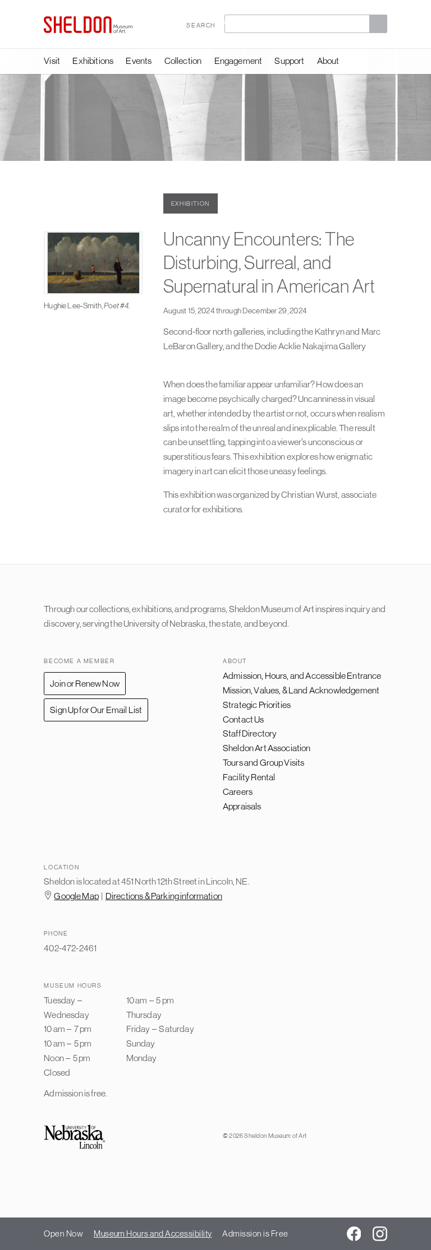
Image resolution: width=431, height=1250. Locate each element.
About (328, 60)
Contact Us (243, 719)
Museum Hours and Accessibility (153, 1233)
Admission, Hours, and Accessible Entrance (302, 675)
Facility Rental (249, 777)
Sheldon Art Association (267, 748)
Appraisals (242, 806)
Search (201, 25)
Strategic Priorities (257, 705)
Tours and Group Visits (264, 762)
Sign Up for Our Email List (96, 710)
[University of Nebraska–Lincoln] (75, 1137)
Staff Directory (250, 733)
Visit (52, 60)
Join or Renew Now (85, 683)
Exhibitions (92, 60)
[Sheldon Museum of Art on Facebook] (354, 1233)
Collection (183, 60)
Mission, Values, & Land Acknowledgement (301, 690)
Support (289, 60)
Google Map (76, 896)
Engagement (238, 60)
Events (139, 60)
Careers (238, 791)
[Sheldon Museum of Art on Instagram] (380, 1233)
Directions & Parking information (164, 896)
